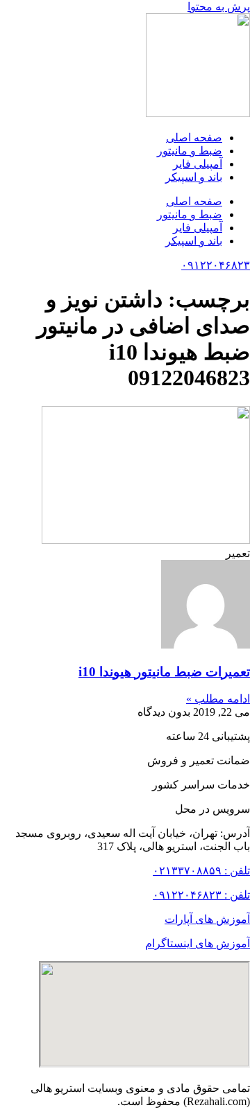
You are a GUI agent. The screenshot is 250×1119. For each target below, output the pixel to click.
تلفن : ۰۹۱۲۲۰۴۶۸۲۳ (201, 895)
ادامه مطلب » (218, 699)
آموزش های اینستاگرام (197, 943)
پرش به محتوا (219, 6)
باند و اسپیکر (193, 177)
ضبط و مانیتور (189, 151)
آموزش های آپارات (207, 919)
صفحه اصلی (194, 137)
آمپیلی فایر (197, 164)
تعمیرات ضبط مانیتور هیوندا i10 (164, 671)
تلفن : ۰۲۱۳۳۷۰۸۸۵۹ (201, 870)
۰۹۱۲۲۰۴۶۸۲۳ (215, 265)
